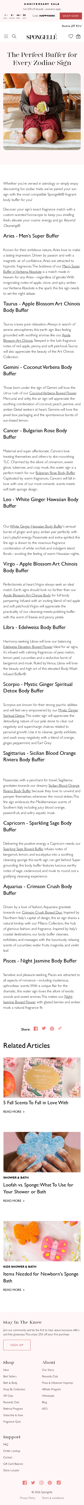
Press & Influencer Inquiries (57, 1383)
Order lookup (11, 1451)
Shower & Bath (16, 1177)
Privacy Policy (27, 1498)
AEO (45, 1408)
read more (12, 1112)
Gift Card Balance (13, 1464)
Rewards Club (11, 1402)
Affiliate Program (51, 1389)
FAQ (5, 1444)
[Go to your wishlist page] (72, 36)
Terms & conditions (53, 1498)
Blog (44, 1402)
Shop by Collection (14, 1389)
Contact (7, 1457)
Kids (6, 1266)
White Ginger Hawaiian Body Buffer (36, 526)
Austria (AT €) (70, 25)
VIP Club (8, 1396)
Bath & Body (10, 1383)
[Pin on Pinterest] (52, 1029)
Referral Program (13, 1408)
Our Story (48, 1370)
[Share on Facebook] (36, 1029)
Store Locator (11, 1470)
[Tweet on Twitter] (44, 1029)
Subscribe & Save (13, 1415)
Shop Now (71, 16)
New (6, 1370)
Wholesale (48, 1396)
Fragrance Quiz (12, 1421)
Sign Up (16, 1345)
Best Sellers (10, 1376)
